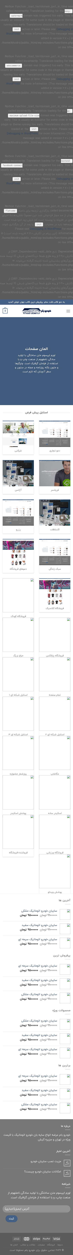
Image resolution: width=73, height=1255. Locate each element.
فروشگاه (51, 1244)
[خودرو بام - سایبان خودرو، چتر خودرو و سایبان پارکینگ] (36, 311)
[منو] (68, 311)
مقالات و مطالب (27, 1244)
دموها (60, 1244)
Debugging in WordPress (22, 134)
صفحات (41, 1244)
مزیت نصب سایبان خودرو (46, 1161)
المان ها (14, 1244)
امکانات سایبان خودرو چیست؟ (42, 1171)
